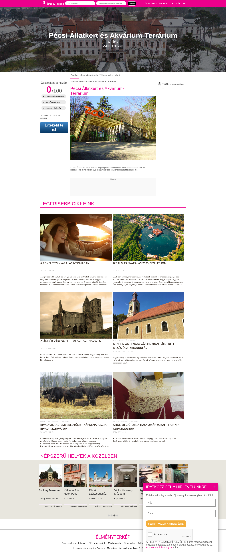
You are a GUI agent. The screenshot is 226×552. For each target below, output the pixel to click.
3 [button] (114, 516)
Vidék (116, 421)
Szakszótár (129, 543)
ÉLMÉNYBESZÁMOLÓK (156, 3)
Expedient (101, 548)
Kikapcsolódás (60, 421)
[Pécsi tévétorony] (176, 475)
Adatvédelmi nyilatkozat (74, 543)
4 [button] (117, 516)
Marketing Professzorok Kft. (141, 548)
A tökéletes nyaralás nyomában (64, 263)
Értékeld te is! (54, 127)
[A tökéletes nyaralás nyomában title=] (77, 260)
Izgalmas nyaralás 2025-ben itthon (139, 263)
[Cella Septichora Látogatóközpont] (100, 475)
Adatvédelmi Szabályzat (159, 547)
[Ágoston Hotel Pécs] (75, 475)
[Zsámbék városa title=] (77, 338)
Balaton (118, 340)
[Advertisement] (126, 187)
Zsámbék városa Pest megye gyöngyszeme (71, 341)
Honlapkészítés (79, 548)
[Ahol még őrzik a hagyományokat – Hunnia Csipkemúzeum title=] (150, 419)
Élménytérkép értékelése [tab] (55, 96)
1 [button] (109, 516)
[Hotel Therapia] (125, 475)
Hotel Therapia (123, 490)
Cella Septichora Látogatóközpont (99, 492)
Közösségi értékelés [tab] (53, 108)
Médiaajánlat (115, 543)
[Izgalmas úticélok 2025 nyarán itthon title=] (150, 260)
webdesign (91, 548)
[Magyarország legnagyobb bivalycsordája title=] (77, 419)
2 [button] (111, 516)
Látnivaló (130, 340)
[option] (50, 491)
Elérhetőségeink (97, 543)
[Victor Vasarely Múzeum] (50, 475)
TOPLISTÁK (175, 3)
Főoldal (74, 81)
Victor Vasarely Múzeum (48, 492)
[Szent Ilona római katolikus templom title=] (150, 338)
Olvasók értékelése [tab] (53, 102)
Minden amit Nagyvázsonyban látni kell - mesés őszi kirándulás (144, 346)
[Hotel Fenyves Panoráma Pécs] (150, 475)
